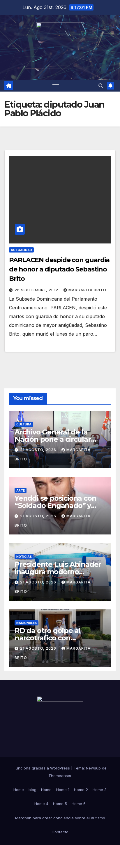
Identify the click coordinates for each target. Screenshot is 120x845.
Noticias (24, 556)
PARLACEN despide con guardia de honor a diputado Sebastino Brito (59, 269)
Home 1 (62, 789)
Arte (20, 490)
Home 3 (100, 789)
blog (32, 789)
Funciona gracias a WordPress (42, 768)
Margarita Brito (87, 290)
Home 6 (79, 803)
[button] (100, 86)
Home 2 (81, 789)
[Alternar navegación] (56, 86)
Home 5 (60, 803)
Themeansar (60, 775)
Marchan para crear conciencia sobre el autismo (60, 818)
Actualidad (21, 250)
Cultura (23, 424)
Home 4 (41, 803)
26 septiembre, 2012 (37, 290)
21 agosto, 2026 (38, 450)
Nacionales (26, 623)
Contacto (60, 832)
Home (18, 789)
